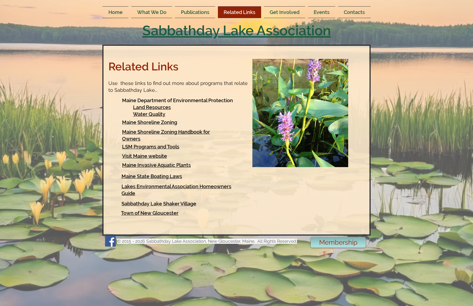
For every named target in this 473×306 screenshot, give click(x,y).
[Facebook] (110, 241)
